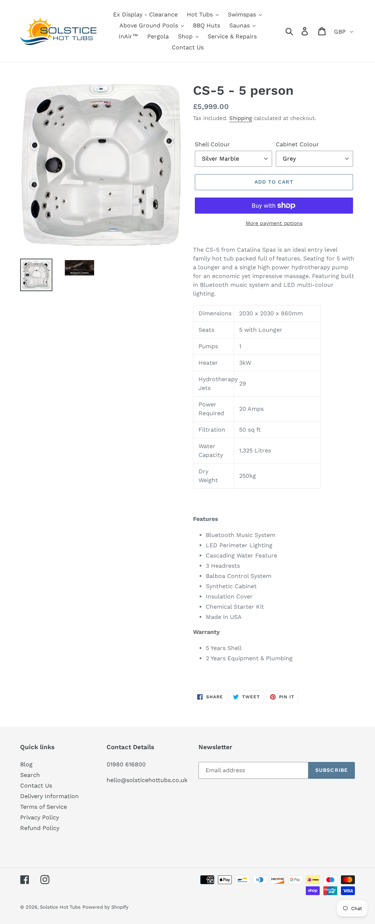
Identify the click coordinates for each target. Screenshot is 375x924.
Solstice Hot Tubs (60, 907)
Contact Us (36, 785)
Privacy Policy (39, 817)
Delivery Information (49, 796)
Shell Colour (212, 144)
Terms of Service (43, 806)
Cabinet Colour (297, 144)
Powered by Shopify (105, 907)
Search (30, 774)
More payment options (274, 223)
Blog (26, 764)
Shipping (240, 118)
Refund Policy (39, 828)
